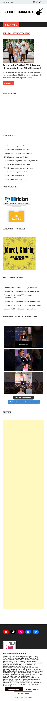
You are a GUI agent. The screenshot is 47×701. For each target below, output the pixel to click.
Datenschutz (19, 697)
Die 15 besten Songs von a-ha (15, 179)
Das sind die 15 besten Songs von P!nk (18, 153)
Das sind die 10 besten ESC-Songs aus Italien (20, 288)
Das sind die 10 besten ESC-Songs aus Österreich (22, 291)
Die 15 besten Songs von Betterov (16, 157)
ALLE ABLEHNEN (32, 689)
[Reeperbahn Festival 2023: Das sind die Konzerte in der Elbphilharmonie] (23, 51)
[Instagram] (37, 2)
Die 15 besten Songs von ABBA (15, 172)
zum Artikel (7, 82)
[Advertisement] (23, 514)
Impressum (28, 697)
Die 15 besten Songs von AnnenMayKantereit (21, 161)
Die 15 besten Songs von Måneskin (17, 175)
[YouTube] (33, 2)
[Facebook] (43, 2)
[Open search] (41, 24)
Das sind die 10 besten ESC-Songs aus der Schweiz (22, 301)
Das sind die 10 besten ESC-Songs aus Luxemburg (22, 305)
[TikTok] (40, 2)
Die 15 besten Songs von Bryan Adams (18, 168)
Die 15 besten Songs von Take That (17, 149)
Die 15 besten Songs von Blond (15, 146)
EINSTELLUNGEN (23, 694)
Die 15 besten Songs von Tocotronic (17, 164)
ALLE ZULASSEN (14, 689)
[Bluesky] (36, 632)
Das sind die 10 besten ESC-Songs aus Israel (20, 309)
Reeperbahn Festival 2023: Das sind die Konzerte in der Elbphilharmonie (22, 67)
